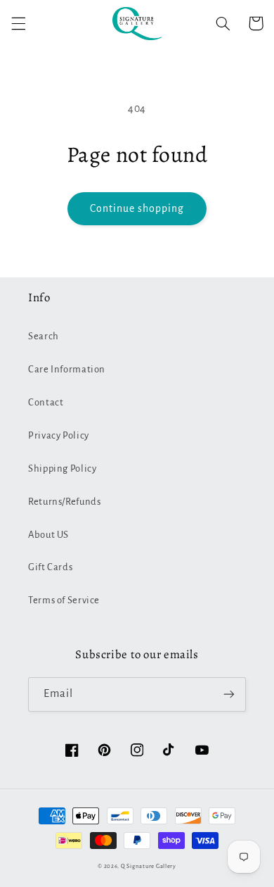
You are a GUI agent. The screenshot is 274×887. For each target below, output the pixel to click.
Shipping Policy (62, 468)
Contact (45, 402)
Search (43, 336)
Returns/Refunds (64, 501)
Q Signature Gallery (148, 866)
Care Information (66, 369)
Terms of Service (64, 600)
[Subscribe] (229, 694)
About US (48, 534)
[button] (18, 23)
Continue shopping (137, 208)
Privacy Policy (58, 435)
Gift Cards (50, 567)
